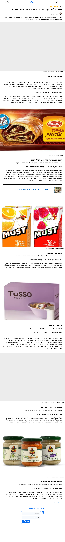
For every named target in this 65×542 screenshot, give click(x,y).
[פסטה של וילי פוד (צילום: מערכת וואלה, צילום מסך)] (32, 47)
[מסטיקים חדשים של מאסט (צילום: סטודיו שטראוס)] (32, 224)
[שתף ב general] (5, 2)
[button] (57, 2)
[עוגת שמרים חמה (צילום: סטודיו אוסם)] (32, 131)
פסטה (56, 502)
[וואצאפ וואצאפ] (8, 2)
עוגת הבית (52, 502)
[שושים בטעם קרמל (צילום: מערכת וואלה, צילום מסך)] (32, 378)
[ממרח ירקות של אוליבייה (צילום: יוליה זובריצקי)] (32, 453)
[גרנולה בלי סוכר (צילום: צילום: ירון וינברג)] (32, 296)
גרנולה (60, 502)
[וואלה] (32, 2)
